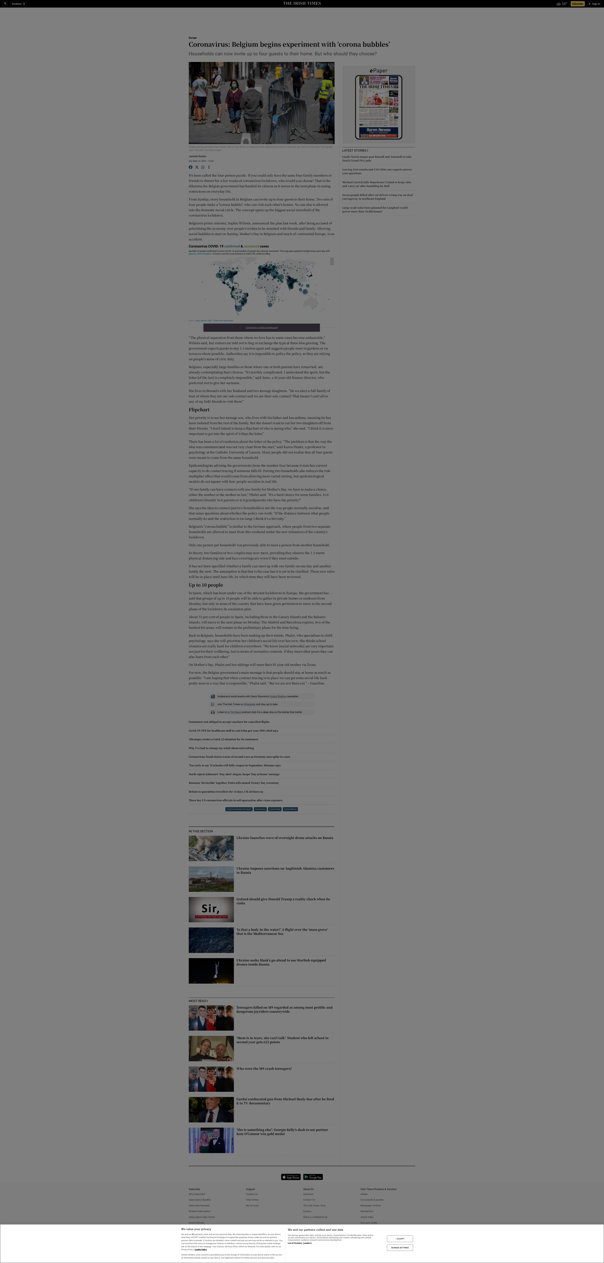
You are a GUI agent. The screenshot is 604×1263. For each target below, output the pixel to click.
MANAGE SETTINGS (400, 1247)
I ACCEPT (400, 1239)
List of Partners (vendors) (300, 1243)
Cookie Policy (201, 1249)
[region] (302, 1243)
